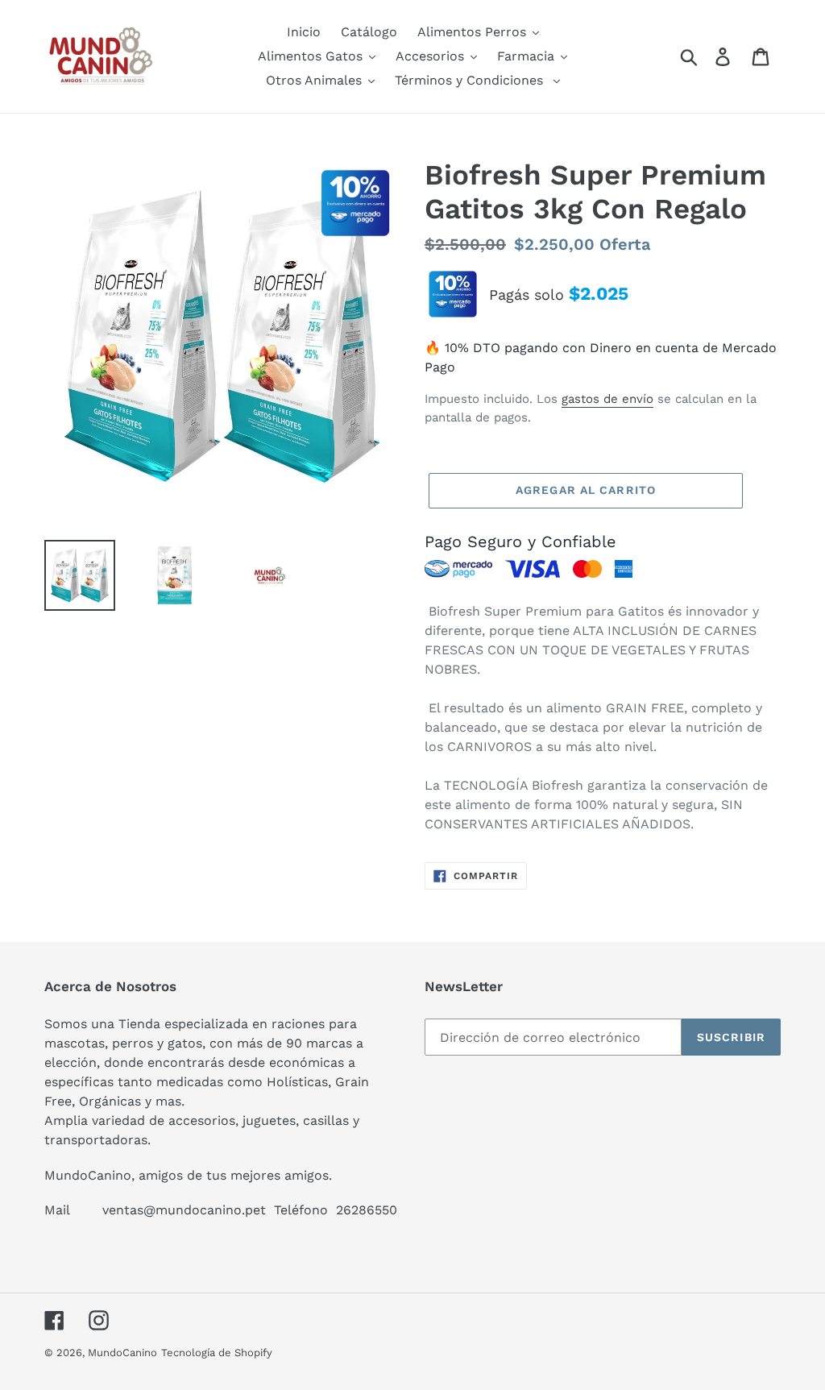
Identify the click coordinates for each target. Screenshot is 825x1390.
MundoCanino (122, 1352)
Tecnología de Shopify (216, 1352)
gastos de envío (607, 399)
